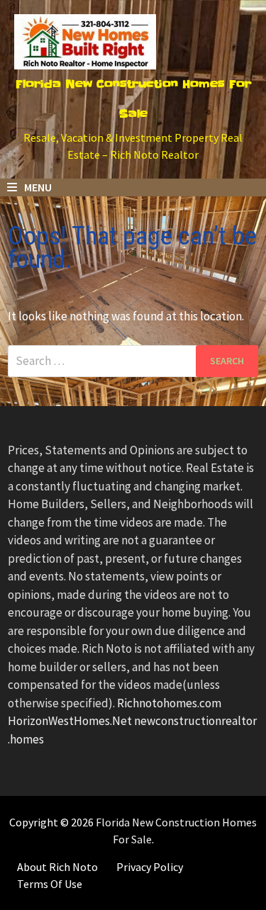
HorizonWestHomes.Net (70, 721)
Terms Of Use (49, 884)
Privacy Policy (149, 867)
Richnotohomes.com (169, 703)
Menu (37, 187)
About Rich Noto (57, 867)
